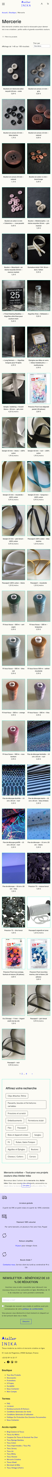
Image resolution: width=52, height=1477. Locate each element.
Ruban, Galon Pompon (25, 1142)
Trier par (36, 43)
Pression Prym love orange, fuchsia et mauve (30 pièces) (13, 973)
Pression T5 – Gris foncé (13, 930)
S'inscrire (26, 1321)
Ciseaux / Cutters (15, 1156)
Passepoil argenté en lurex (38, 930)
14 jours (18, 1246)
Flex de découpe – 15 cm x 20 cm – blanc (38, 843)
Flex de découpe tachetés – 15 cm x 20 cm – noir (38, 755)
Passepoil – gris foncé (38, 1018)
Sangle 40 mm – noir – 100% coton (38, 452)
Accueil (4, 12)
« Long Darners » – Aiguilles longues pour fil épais (13, 361)
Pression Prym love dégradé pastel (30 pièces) (38, 408)
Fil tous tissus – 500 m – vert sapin (13, 625)
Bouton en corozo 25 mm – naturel (13, 178)
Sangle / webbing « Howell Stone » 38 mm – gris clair (13, 408)
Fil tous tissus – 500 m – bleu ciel (13, 669)
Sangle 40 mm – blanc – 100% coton (13, 452)
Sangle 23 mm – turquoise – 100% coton (38, 496)
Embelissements (15, 1120)
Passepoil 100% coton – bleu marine (38, 540)
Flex (9, 1128)
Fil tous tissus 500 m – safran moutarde (39, 669)
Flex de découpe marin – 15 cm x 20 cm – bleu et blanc (38, 799)
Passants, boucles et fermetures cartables (22, 1104)
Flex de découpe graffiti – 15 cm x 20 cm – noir (13, 843)
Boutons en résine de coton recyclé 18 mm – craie (13, 90)
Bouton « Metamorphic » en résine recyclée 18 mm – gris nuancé (38, 223)
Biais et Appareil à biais (18, 1135)
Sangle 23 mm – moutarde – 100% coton (13, 496)
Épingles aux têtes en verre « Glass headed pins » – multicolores (38, 362)
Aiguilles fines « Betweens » (38, 314)
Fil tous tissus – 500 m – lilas (38, 712)
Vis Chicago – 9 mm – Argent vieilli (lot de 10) (13, 1019)
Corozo (32, 1156)
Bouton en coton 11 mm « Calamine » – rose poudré (13, 222)
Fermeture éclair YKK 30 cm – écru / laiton (38, 268)
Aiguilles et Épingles (16, 1149)
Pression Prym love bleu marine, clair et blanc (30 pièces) (38, 974)
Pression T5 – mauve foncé (38, 886)
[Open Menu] (3, 4)
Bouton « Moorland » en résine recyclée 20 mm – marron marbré (13, 269)
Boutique (12, 12)
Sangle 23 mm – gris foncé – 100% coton (13, 540)
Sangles (37, 1135)
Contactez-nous (9, 1265)
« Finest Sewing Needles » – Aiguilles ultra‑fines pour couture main (13, 316)
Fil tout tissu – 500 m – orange (13, 712)
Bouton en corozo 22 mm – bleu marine (13, 134)
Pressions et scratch (17, 1113)
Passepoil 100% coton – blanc (13, 583)
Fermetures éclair (36, 1120)
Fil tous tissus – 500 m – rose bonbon (13, 755)
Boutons (34, 1149)
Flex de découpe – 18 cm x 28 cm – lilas (13, 887)
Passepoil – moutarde (38, 583)
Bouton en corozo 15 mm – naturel (38, 134)
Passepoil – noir (13, 1062)
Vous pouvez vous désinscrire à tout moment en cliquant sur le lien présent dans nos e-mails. (25, 1314)
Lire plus (26, 1185)
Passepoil (21, 1128)
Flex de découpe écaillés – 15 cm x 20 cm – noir (13, 799)
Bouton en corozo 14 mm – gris (38, 90)
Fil (9, 1142)
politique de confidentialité (32, 1309)
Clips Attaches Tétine (17, 1096)
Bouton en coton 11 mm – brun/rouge (38, 178)
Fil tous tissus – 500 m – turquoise (38, 625)
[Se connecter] (42, 4)
